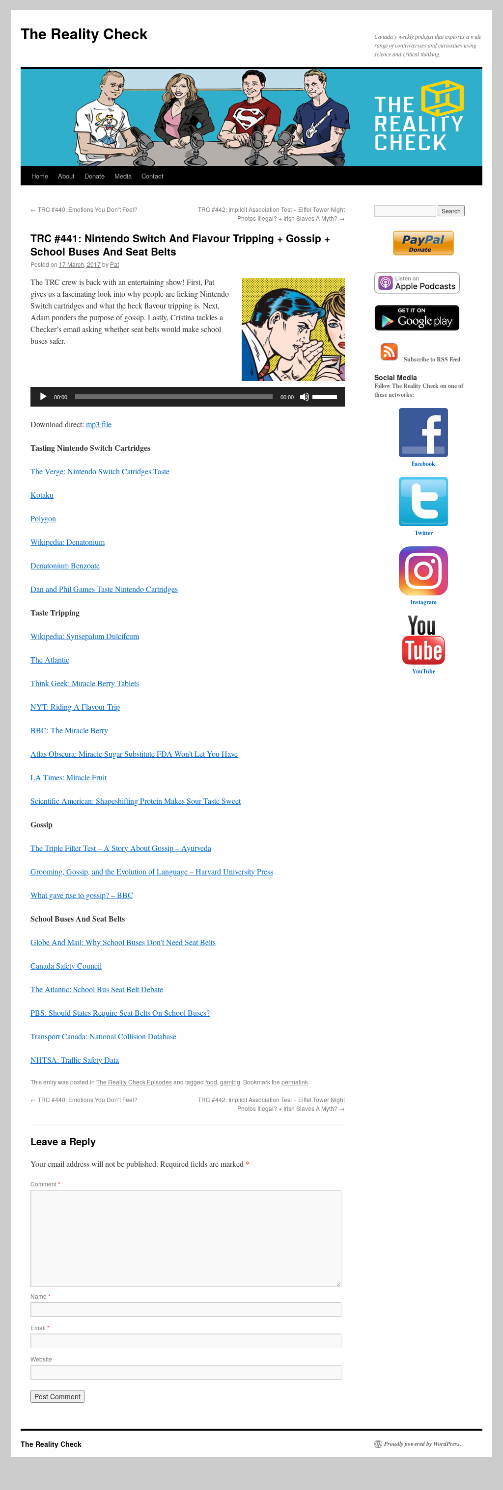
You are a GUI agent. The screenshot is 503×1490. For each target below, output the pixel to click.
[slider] (326, 396)
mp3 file (99, 424)
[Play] (43, 397)
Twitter (424, 533)
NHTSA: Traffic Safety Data (74, 1059)
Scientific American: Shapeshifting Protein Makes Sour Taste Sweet (135, 801)
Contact (152, 175)
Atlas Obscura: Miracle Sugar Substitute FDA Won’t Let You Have (134, 753)
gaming (230, 1082)
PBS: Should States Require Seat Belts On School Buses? (120, 1012)
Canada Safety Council (66, 965)
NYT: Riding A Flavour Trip (75, 706)
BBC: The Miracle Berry (69, 730)
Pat (114, 264)
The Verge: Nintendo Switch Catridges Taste (99, 471)
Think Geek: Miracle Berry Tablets (84, 683)
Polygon (43, 518)
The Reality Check (84, 33)
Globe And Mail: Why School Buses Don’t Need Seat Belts (123, 942)
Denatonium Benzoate (65, 565)
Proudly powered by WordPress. (422, 1444)
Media (123, 175)
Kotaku (42, 494)
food (211, 1082)
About (66, 175)
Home (39, 175)
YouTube (423, 671)
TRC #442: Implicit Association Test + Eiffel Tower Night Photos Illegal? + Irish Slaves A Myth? (271, 213)
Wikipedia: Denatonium (67, 542)
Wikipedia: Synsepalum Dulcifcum (84, 636)
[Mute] (304, 397)
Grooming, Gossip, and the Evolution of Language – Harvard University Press (151, 871)
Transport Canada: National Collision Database (103, 1036)
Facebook (423, 464)
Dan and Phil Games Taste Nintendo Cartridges (104, 589)
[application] (187, 397)
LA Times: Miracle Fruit (68, 777)
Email (40, 1327)
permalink (294, 1082)
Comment (45, 1184)
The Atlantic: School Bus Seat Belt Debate (96, 989)
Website (41, 1359)
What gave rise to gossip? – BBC (81, 895)
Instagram (423, 602)
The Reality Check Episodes (134, 1082)
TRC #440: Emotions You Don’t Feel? (84, 209)
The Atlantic (49, 659)
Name (40, 1296)
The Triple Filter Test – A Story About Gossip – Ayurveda (120, 848)
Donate (94, 175)
